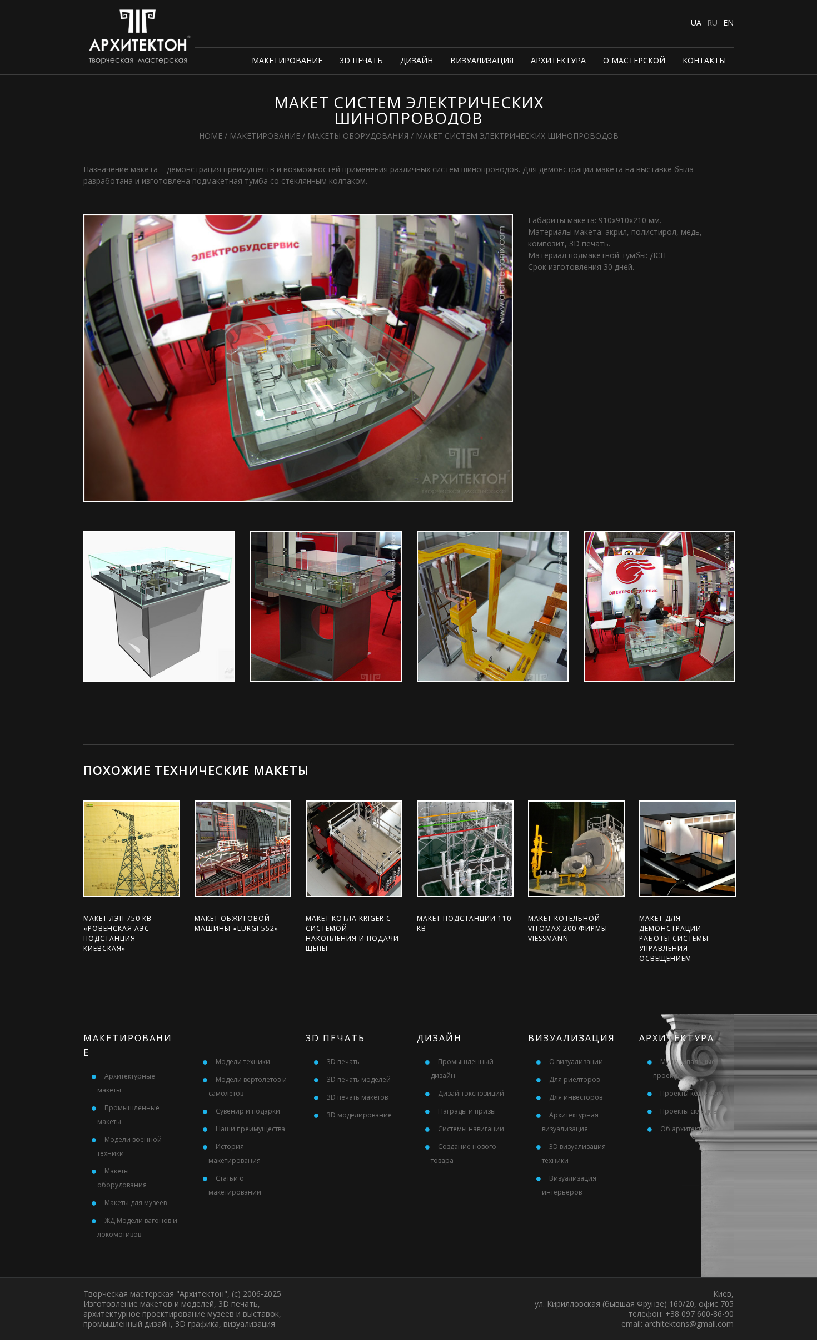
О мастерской (634, 60)
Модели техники (243, 1061)
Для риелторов (574, 1079)
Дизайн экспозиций (471, 1093)
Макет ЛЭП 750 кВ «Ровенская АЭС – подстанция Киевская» (119, 933)
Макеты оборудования (358, 135)
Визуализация (482, 60)
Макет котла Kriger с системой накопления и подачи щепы (352, 933)
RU (712, 22)
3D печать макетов (357, 1097)
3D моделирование (359, 1115)
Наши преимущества (250, 1129)
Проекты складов (688, 1111)
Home (210, 135)
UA (696, 22)
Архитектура (558, 60)
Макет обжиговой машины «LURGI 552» (236, 923)
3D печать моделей (359, 1079)
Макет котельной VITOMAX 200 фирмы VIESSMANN (567, 928)
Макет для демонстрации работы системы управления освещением (674, 938)
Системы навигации (471, 1129)
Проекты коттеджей (692, 1093)
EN (728, 22)
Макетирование (287, 60)
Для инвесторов (575, 1097)
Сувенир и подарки (248, 1111)
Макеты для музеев (135, 1202)
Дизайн (416, 60)
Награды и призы (467, 1111)
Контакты (704, 60)
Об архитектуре (686, 1129)
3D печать (361, 60)
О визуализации (576, 1061)
